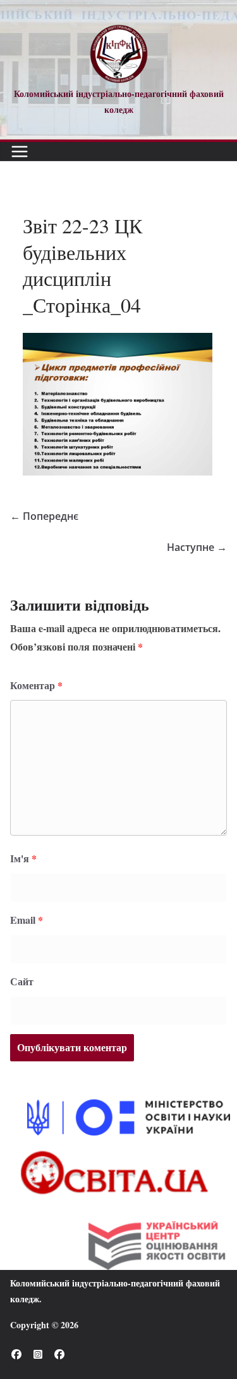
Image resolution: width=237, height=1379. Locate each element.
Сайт (21, 981)
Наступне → (197, 547)
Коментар (36, 685)
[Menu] (19, 151)
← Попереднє (44, 516)
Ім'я (23, 858)
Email (26, 919)
